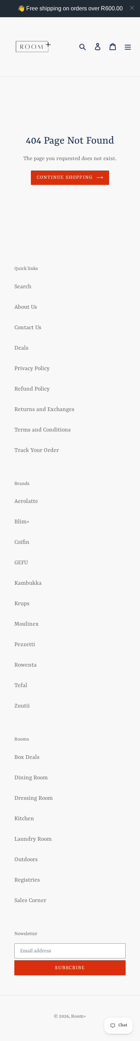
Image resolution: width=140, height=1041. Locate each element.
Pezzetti (24, 644)
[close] (132, 7)
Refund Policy (32, 389)
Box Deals (26, 757)
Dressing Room (33, 798)
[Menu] (127, 46)
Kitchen (24, 819)
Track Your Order (36, 450)
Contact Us (27, 328)
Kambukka (28, 583)
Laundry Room (33, 839)
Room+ (78, 1016)
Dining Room (31, 778)
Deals (21, 348)
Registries (27, 880)
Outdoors (26, 859)
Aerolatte (26, 501)
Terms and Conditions (42, 430)
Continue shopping (65, 177)
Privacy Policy (32, 368)
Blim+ (21, 522)
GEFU (21, 563)
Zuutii (22, 706)
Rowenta (25, 665)
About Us (25, 307)
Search (22, 287)
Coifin (21, 542)
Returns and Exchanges (44, 409)
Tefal (20, 685)
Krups (21, 604)
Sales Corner (30, 900)
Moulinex (26, 624)
